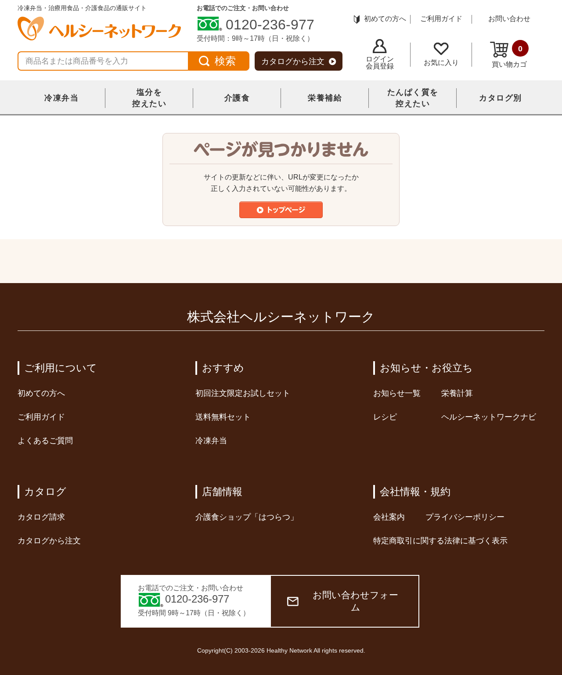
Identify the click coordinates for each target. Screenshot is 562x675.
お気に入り (441, 62)
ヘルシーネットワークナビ (488, 417)
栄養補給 (325, 97)
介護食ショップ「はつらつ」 (246, 517)
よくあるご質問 (45, 440)
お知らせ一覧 (397, 393)
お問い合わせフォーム (355, 601)
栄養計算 (457, 393)
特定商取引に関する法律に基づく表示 (440, 540)
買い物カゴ (509, 56)
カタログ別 (500, 97)
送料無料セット (223, 417)
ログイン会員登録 (380, 62)
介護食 (237, 97)
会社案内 (389, 517)
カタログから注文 (292, 61)
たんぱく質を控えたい (413, 98)
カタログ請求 (41, 517)
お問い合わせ (509, 18)
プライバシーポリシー (464, 517)
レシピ (385, 417)
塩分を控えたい (149, 98)
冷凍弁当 (61, 97)
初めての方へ (385, 18)
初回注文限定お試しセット (242, 393)
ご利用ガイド (441, 18)
